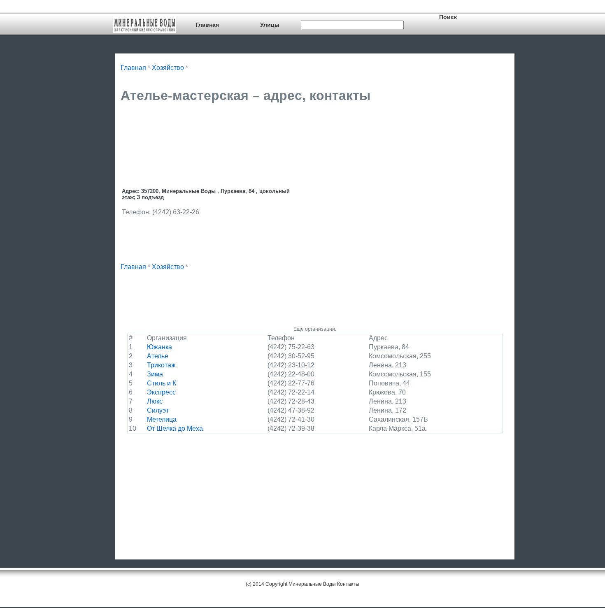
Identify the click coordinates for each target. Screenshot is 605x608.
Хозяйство (168, 67)
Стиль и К (161, 383)
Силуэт (158, 410)
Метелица (162, 419)
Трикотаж (161, 365)
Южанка (159, 346)
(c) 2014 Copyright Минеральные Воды (291, 584)
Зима (155, 374)
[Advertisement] (270, 130)
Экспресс (161, 392)
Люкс (155, 401)
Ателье (157, 356)
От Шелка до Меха (175, 428)
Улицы (269, 24)
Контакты (348, 584)
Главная (207, 24)
